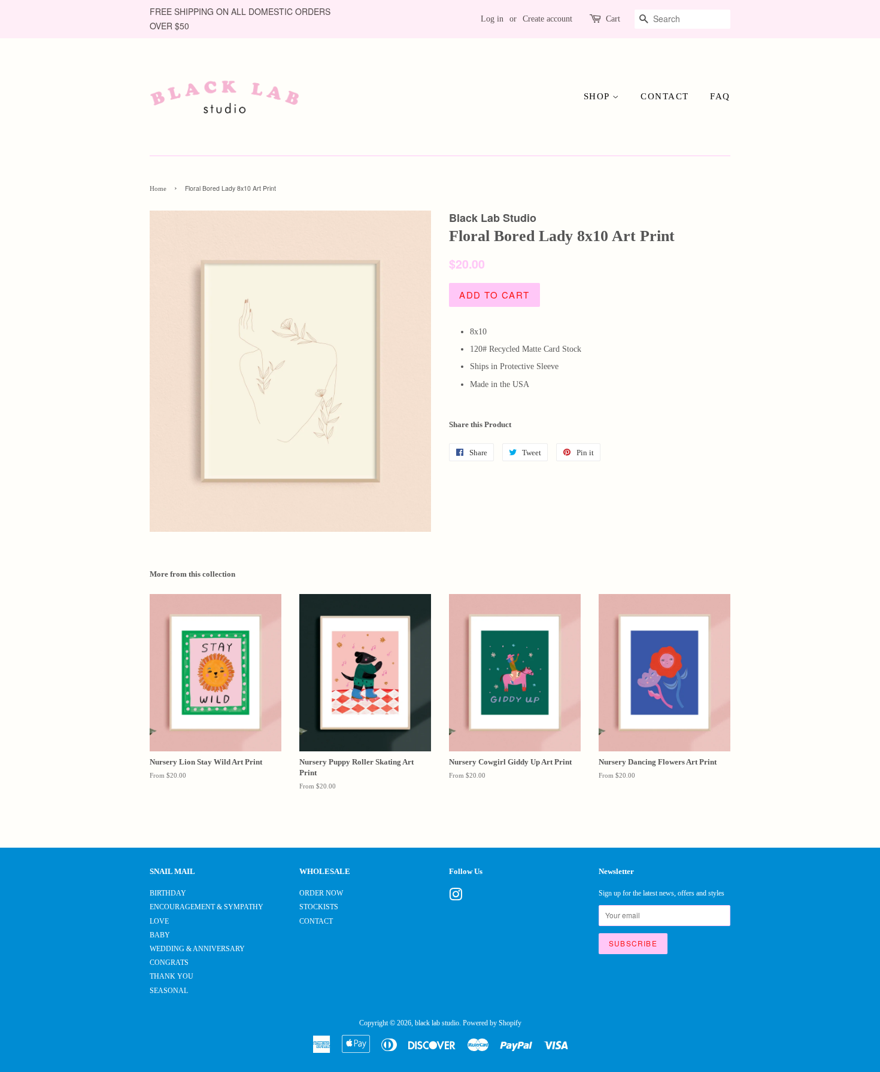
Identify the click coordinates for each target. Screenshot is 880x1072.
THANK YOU (171, 976)
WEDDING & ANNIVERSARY (197, 949)
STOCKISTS (318, 907)
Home (158, 188)
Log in (492, 18)
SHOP (598, 96)
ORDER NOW (321, 893)
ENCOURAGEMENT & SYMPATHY (206, 907)
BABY (160, 935)
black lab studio (437, 1023)
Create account (547, 18)
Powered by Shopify (492, 1023)
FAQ (720, 96)
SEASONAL (169, 990)
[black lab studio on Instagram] (455, 897)
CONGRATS (169, 962)
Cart (613, 18)
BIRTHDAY (168, 893)
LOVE (159, 921)
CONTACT (665, 96)
